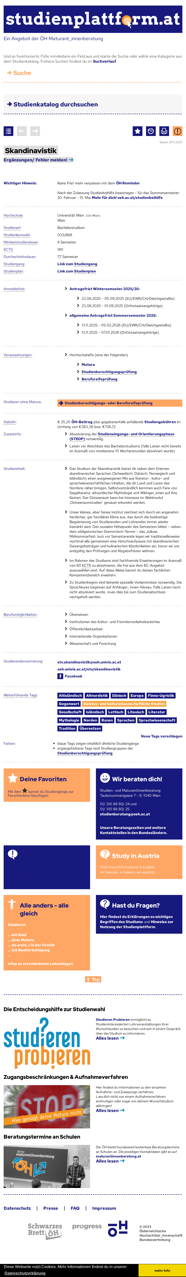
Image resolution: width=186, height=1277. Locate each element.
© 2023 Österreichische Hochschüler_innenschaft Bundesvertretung (161, 1233)
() (122, 436)
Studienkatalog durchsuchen (56, 104)
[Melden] (177, 131)
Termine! (33, 856)
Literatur (156, 712)
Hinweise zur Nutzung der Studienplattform (136, 924)
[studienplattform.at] (93, 19)
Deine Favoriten (43, 779)
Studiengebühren (160, 422)
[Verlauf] (151, 131)
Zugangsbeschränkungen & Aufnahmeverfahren (66, 1077)
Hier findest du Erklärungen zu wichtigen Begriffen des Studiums (136, 919)
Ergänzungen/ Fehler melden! (35, 160)
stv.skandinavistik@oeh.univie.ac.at (89, 662)
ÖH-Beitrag (82, 422)
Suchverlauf (104, 61)
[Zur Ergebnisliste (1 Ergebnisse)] (8, 131)
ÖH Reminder (128, 183)
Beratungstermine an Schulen (42, 1136)
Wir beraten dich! (137, 779)
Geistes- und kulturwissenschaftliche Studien (124, 703)
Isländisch (95, 712)
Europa (137, 695)
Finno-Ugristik (161, 695)
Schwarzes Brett (45, 1231)
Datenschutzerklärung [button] (25, 1273)
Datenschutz (17, 1208)
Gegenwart (69, 703)
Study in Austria (135, 856)
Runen (107, 720)
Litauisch (136, 712)
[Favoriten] (137, 131)
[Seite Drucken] (164, 131)
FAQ (75, 1208)
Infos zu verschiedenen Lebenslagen (40, 963)
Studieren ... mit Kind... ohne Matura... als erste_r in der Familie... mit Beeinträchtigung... (31, 940)
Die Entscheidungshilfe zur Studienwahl (54, 1009)
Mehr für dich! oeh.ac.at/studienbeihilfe (127, 197)
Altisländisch (70, 695)
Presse (50, 1208)
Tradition (67, 728)
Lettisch (115, 712)
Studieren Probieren (113, 1019)
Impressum (104, 1208)
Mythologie (69, 720)
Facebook (73, 676)
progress (87, 1227)
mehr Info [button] (162, 1270)
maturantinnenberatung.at (118, 1156)
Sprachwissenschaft (157, 720)
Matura (88, 364)
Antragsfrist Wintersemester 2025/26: (105, 288)
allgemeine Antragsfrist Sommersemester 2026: (113, 315)
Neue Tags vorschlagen (161, 736)
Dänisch (119, 695)
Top (96, 979)
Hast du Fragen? (136, 905)
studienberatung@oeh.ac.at (125, 814)
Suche (22, 73)
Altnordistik (97, 695)
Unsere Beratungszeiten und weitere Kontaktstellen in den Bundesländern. (133, 830)
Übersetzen (90, 728)
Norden (90, 720)
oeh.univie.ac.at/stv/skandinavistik (89, 669)
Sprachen (125, 720)
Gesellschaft (70, 712)
